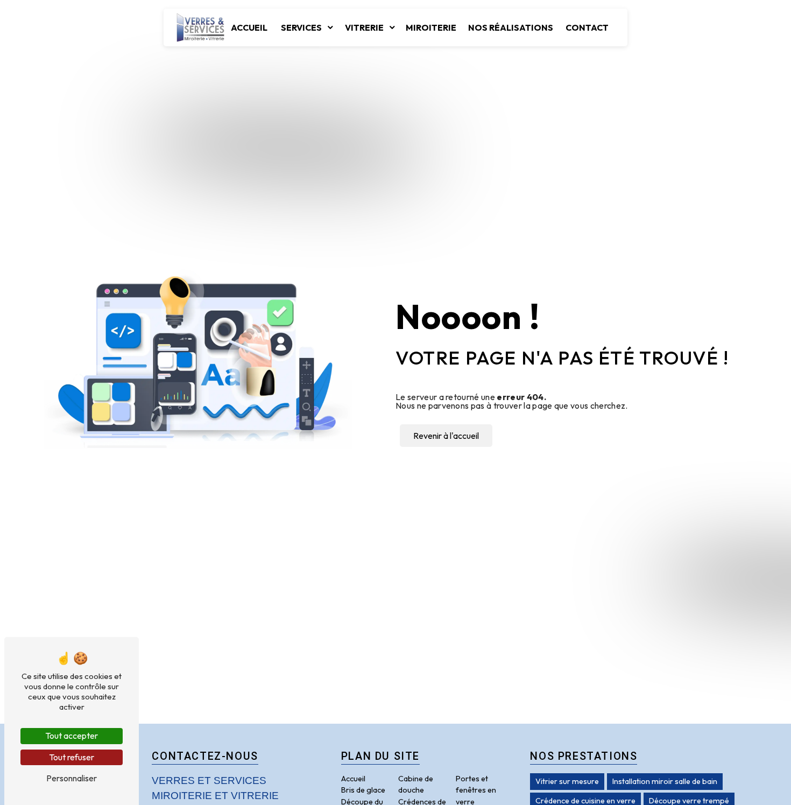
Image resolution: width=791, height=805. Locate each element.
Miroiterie (431, 27)
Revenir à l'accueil (446, 435)
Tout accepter (71, 735)
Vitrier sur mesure (567, 781)
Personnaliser (71, 778)
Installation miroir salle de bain (664, 781)
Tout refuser (71, 757)
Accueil (249, 27)
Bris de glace (363, 790)
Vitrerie (364, 27)
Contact (587, 27)
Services (301, 27)
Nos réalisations (510, 27)
